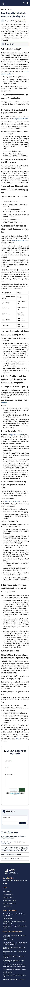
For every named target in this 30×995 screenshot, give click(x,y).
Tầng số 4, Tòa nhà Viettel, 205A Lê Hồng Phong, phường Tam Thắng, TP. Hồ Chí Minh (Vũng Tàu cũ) (14, 965)
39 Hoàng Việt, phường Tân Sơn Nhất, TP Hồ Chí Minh (15, 880)
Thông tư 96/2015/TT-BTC (12, 501)
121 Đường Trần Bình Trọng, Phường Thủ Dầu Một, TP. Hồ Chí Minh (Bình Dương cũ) (15, 943)
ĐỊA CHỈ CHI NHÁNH (7, 918)
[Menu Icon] (23, 3)
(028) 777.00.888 (12, 900)
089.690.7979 (9, 906)
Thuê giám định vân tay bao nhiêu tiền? (11, 854)
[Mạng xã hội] (4, 884)
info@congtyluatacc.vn (10, 903)
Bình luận (22, 823)
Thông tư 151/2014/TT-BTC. (21, 119)
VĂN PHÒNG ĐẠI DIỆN (8, 940)
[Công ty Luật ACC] (3, 3)
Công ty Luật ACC (9, 21)
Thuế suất (4, 402)
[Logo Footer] (10, 872)
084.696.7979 (10, 894)
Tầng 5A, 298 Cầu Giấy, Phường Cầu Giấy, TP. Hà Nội (14, 969)
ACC (17, 739)
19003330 (9, 891)
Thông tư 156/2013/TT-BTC (19, 240)
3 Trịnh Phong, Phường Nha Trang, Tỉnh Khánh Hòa (14, 979)
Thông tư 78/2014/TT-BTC (15, 435)
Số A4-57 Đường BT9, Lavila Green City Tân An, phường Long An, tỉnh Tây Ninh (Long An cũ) (13, 961)
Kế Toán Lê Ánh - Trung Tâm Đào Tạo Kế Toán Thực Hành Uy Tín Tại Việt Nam (13, 837)
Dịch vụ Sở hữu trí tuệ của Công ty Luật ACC (12, 858)
